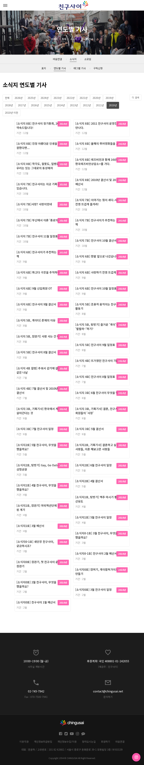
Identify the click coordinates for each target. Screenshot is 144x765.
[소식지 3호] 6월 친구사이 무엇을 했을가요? (101, 393)
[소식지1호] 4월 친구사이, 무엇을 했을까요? (36, 487)
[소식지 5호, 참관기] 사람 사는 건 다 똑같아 (42, 336)
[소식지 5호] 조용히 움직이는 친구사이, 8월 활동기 (101, 306)
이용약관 (24, 741)
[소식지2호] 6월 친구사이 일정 (93, 465)
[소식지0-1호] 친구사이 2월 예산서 (96, 553)
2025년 (31, 98)
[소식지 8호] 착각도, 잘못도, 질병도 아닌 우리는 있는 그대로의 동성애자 (41, 166)
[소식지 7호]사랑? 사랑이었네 (34, 204)
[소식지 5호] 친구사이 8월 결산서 (36, 352)
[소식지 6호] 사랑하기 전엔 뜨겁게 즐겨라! (100, 272)
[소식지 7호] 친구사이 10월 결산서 (96, 240)
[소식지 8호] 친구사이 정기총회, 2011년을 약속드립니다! (42, 125)
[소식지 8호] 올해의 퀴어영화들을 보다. (98, 143)
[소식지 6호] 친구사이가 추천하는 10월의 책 (41, 254)
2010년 (113, 105)
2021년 (83, 98)
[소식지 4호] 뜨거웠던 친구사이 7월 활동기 (100, 360)
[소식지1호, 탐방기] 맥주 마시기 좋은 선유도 (97, 499)
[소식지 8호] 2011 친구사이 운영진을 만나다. (97, 125)
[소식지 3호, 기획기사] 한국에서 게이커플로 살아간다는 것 (43, 411)
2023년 (57, 98)
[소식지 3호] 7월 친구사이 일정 (35, 429)
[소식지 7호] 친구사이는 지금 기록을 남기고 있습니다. (42, 186)
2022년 (70, 98)
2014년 (61, 105)
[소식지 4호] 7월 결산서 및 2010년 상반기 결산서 (42, 390)
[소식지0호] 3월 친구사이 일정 (93, 589)
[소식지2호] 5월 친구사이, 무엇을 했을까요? (36, 447)
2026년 (18, 98)
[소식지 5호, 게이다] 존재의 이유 (36, 320)
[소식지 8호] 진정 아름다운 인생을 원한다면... (37, 145)
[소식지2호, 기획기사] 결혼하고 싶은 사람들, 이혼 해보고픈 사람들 (97, 447)
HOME (54, 39)
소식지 (73, 39)
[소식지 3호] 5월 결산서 (89, 429)
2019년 (109, 98)
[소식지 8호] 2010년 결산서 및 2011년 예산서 (98, 182)
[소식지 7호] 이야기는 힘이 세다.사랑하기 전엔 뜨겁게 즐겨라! (100, 202)
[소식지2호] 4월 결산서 (89, 481)
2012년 (87, 105)
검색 (136, 97)
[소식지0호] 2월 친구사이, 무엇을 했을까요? (36, 584)
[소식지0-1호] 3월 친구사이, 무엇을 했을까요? (96, 535)
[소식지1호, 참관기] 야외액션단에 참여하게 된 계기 (42, 507)
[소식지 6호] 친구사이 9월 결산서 (36, 304)
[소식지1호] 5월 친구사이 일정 (93, 517)
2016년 (35, 105)
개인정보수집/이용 (67, 741)
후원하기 (105, 741)
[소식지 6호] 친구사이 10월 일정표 (96, 288)
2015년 (48, 105)
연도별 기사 (87, 39)
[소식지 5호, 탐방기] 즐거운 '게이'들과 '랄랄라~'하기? (98, 326)
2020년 (96, 98)
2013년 (74, 105)
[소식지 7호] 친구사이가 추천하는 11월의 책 (100, 222)
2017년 (22, 105)
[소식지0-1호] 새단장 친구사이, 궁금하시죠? (35, 543)
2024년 (44, 98)
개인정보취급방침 (43, 741)
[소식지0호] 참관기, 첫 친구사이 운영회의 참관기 (41, 564)
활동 (64, 39)
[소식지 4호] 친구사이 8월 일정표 (95, 376)
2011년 (100, 105)
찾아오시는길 (89, 741)
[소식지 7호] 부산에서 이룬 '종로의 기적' (41, 220)
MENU (5, 5)
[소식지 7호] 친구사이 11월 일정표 (37, 236)
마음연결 (120, 741)
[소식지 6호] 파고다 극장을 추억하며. (39, 272)
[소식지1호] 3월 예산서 (30, 526)
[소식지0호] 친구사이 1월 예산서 (36, 602)
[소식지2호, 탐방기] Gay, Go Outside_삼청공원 (40, 467)
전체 (7, 98)
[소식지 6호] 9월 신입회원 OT (34, 288)
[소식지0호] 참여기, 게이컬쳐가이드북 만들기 (98, 571)
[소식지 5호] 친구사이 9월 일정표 (95, 345)
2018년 (9, 105)
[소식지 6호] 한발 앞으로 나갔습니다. (97, 256)
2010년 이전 (11, 112)
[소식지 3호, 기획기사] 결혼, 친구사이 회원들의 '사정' (97, 411)
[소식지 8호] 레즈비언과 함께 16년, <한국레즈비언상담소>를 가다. (97, 161)
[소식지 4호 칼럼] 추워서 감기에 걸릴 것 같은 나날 (40, 370)
